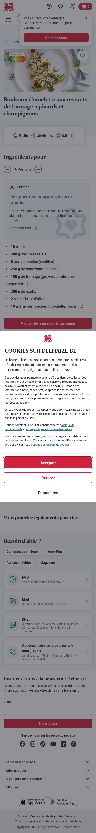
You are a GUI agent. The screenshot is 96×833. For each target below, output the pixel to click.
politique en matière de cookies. (50, 444)
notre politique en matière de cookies (49, 429)
